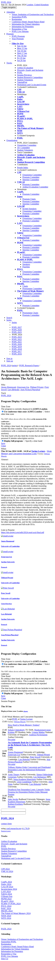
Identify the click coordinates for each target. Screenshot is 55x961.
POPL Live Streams (20, 31)
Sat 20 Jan (21, 60)
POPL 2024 (6, 365)
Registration (17, 19)
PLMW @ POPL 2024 (11, 903)
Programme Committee (32, 288)
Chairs (25, 286)
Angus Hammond (8, 387)
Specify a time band (33, 441)
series (14, 365)
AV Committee (23, 147)
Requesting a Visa (19, 29)
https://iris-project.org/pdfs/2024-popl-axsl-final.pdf (22, 532)
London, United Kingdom (38, 4)
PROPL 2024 (7, 911)
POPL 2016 (17, 354)
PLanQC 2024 (7, 901)
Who (3, 385)
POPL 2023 (17, 337)
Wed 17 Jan (22, 53)
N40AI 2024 (6, 894)
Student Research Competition (30, 77)
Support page (6, 831)
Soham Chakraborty (16, 730)
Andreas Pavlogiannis (38, 735)
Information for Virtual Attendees (26, 24)
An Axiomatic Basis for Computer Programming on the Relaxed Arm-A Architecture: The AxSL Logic (30, 744)
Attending (10, 12)
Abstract (4, 459)
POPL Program (18, 36)
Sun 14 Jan (21, 46)
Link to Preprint (7, 530)
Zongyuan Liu (23, 387)
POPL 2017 (17, 351)
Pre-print (11, 739)
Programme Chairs (30, 313)
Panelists (26, 267)
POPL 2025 (17, 332)
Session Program (8, 701)
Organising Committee (32, 211)
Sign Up (4, 959)
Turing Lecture (38, 451)
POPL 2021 (17, 342)
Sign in (9, 358)
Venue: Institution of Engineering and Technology (33, 14)
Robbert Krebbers (15, 804)
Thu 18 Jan (22, 55)
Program (10, 34)
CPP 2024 (5, 869)
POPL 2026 (17, 330)
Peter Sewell (35, 757)
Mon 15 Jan (22, 48)
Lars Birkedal (13, 389)
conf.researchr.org (13, 828)
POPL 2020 (17, 344)
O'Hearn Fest (6, 896)
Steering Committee (30, 179)
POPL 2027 (17, 327)
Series (14, 322)
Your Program (18, 39)
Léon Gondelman (24, 782)
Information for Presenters (23, 26)
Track (3, 393)
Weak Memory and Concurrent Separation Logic (26, 452)
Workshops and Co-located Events (31, 85)
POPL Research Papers (29, 365)
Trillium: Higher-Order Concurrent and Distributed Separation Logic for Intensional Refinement (29, 768)
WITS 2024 (6, 918)
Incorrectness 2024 (9, 889)
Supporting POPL (19, 17)
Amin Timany (14, 774)
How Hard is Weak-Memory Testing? (24, 725)
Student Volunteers (25, 80)
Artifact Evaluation (25, 68)
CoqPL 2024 (6, 882)
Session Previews (24, 75)
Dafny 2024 (6, 884)
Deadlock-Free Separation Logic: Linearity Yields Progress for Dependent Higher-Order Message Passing (29, 792)
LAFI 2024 (6, 891)
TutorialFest (22, 82)
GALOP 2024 (7, 887)
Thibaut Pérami (36, 387)
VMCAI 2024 (7, 871)
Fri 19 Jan (21, 58)
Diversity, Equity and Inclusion (30, 70)
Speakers (26, 264)
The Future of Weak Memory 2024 (16, 913)
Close (3, 446)
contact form (6, 823)
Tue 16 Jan (21, 51)
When (3, 449)
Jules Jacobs (13, 799)
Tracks (9, 63)
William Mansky (20, 722)
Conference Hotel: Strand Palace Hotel (28, 22)
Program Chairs (29, 199)
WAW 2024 (6, 916)
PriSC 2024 (6, 908)
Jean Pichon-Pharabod (30, 389)
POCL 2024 (6, 906)
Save (3, 443)
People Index (22, 167)
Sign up (9, 361)
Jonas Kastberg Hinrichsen (24, 779)
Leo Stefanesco (39, 777)
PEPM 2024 (6, 899)
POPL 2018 (17, 349)
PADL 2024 (6, 929)
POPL (19, 72)
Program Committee (30, 177)
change (25, 711)
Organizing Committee (26, 145)
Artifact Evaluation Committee (35, 187)
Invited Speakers (29, 209)
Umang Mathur (38, 732)
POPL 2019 (17, 347)
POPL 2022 (17, 339)
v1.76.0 (25, 828)
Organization (11, 140)
